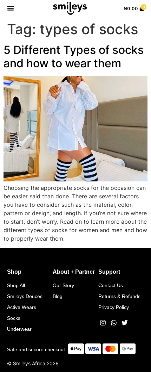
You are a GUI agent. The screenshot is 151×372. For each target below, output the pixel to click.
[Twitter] (124, 322)
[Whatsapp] (113, 322)
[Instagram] (102, 322)
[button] (10, 8)
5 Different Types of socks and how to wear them (74, 56)
